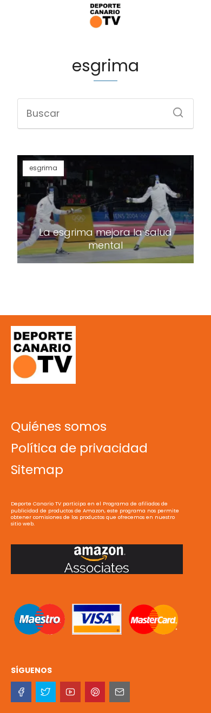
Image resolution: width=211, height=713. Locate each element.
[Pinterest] (95, 692)
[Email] (119, 692)
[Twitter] (46, 692)
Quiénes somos (59, 426)
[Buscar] (174, 109)
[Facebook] (21, 692)
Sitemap (37, 469)
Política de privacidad (79, 448)
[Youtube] (70, 692)
